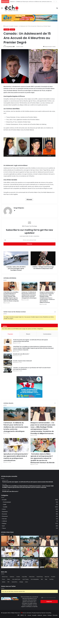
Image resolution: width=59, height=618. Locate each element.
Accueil (6, 26)
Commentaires (47, 334)
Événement (5, 516)
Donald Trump (40, 576)
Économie (4, 514)
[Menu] (2, 8)
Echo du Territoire (27, 612)
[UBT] (29, 18)
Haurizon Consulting (46, 612)
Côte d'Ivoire (31, 576)
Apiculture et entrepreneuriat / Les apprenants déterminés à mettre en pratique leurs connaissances (16, 457)
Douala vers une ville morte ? (21, 354)
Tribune (4, 528)
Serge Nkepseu (9, 46)
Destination (5, 511)
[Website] (14, 210)
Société (12, 29)
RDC (9, 581)
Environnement (7, 502)
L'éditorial (4, 521)
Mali (42, 579)
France (3, 579)
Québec (3, 581)
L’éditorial (39, 615)
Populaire (10, 334)
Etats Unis (47, 576)
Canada (29, 199)
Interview (4, 518)
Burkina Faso (5, 576)
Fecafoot (53, 576)
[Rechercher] (57, 8)
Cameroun (12, 576)
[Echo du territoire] (12, 8)
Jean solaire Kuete (16, 579)
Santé (4, 504)
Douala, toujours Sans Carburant (22, 361)
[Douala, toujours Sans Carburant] (8, 363)
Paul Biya (51, 579)
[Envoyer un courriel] (13, 46)
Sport (3, 525)
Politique (4, 523)
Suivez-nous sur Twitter (8, 586)
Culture (4, 509)
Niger (46, 579)
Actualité (11, 26)
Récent (28, 334)
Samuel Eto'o (14, 581)
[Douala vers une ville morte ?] (8, 356)
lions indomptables (35, 579)
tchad (26, 581)
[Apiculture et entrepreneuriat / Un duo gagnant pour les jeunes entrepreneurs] (29, 563)
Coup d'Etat (24, 576)
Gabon (8, 579)
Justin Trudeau (25, 579)
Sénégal (21, 581)
